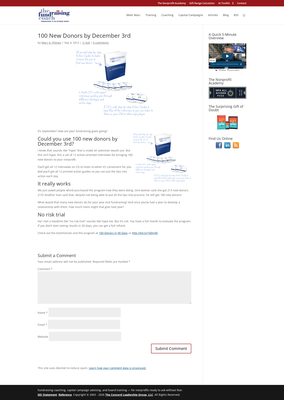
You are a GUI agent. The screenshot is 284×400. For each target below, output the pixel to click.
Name (43, 313)
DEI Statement (47, 395)
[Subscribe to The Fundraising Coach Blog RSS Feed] (236, 147)
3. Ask (86, 42)
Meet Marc (133, 15)
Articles (213, 15)
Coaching (167, 15)
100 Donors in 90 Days (113, 233)
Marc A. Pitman (51, 42)
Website (43, 336)
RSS (236, 15)
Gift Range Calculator (202, 3)
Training (150, 15)
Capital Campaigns (191, 15)
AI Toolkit (224, 3)
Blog (226, 15)
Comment (45, 269)
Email (42, 324)
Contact (241, 3)
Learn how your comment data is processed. (117, 368)
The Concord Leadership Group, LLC (129, 395)
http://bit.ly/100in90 (145, 233)
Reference (65, 395)
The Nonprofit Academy (172, 3)
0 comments (101, 42)
